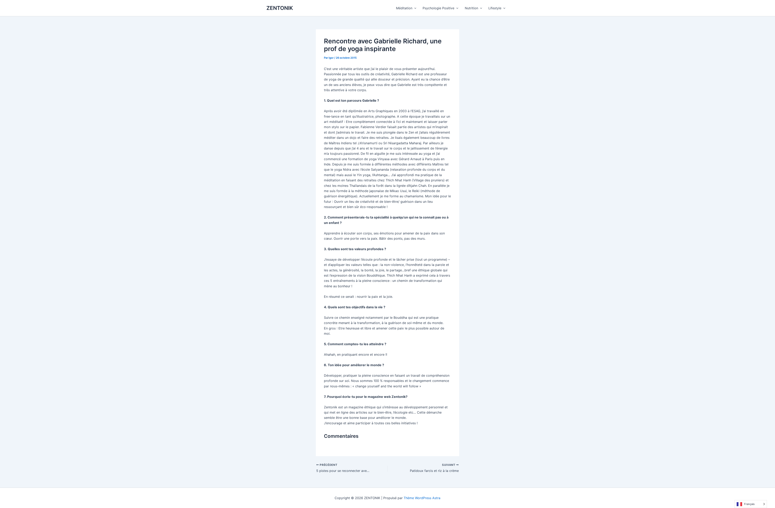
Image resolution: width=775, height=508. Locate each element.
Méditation (404, 8)
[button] (414, 8)
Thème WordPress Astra (422, 498)
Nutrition (471, 8)
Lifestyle (494, 8)
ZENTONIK (279, 8)
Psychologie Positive (438, 8)
